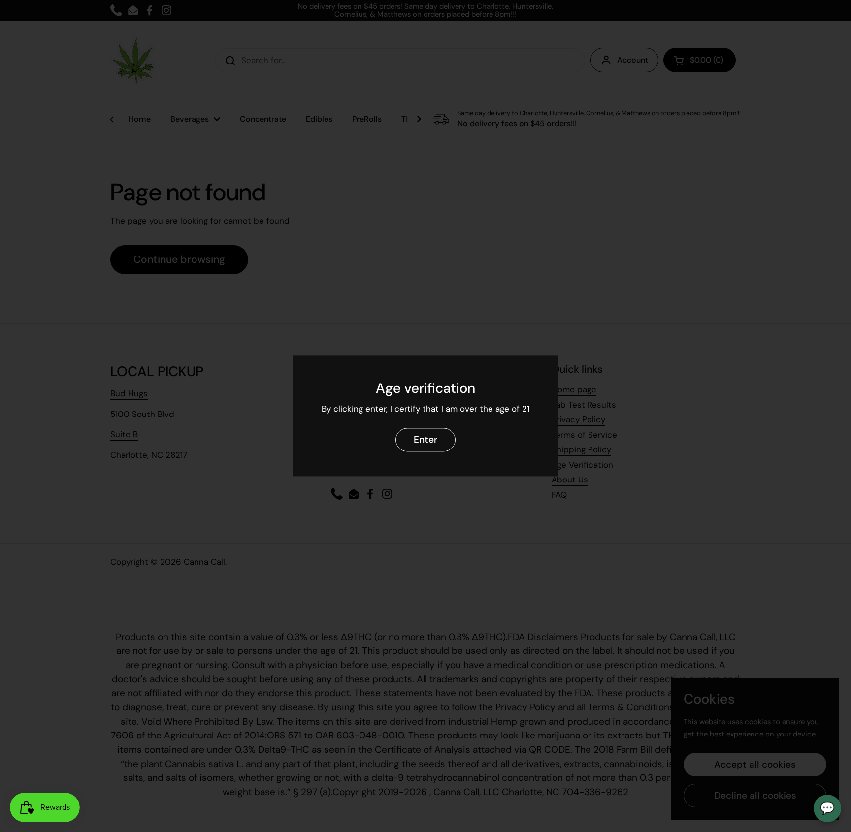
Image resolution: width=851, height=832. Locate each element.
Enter (425, 440)
